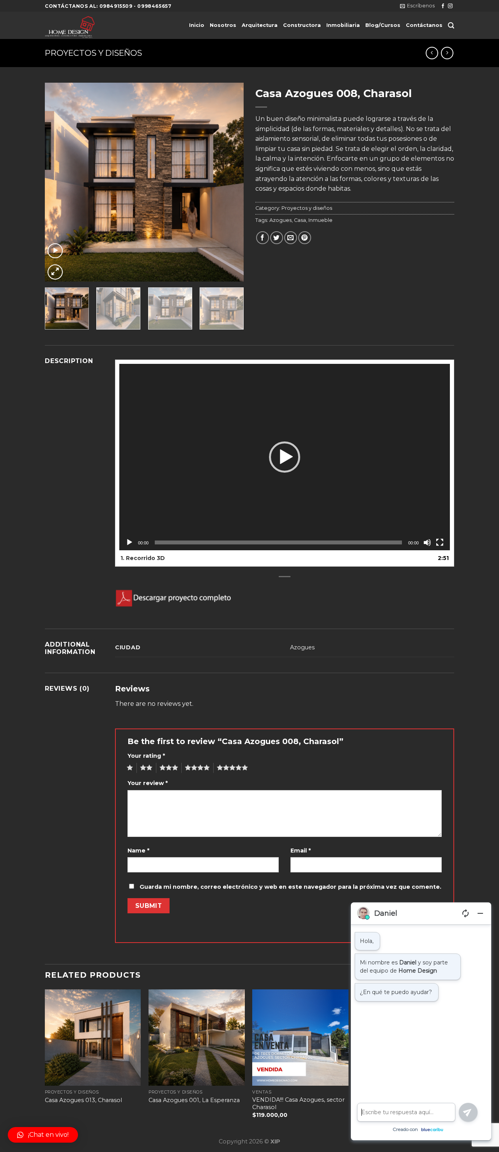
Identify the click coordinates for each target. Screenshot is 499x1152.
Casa (300, 220)
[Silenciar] (427, 542)
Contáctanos (424, 25)
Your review (147, 783)
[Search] (451, 25)
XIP (275, 1141)
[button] (284, 457)
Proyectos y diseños (93, 53)
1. (142, 558)
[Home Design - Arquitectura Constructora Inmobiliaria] (100, 25)
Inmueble (320, 220)
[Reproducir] (129, 542)
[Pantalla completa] (440, 542)
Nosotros (223, 25)
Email (300, 850)
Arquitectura (260, 25)
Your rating (146, 755)
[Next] (230, 182)
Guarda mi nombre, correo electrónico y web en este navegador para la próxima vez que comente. (290, 886)
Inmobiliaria (343, 25)
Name (138, 850)
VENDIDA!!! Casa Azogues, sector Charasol (298, 1103)
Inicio (196, 25)
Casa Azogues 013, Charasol (83, 1100)
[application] (284, 457)
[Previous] (58, 182)
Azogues (280, 220)
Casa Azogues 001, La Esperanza (194, 1100)
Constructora (302, 25)
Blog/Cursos (382, 25)
